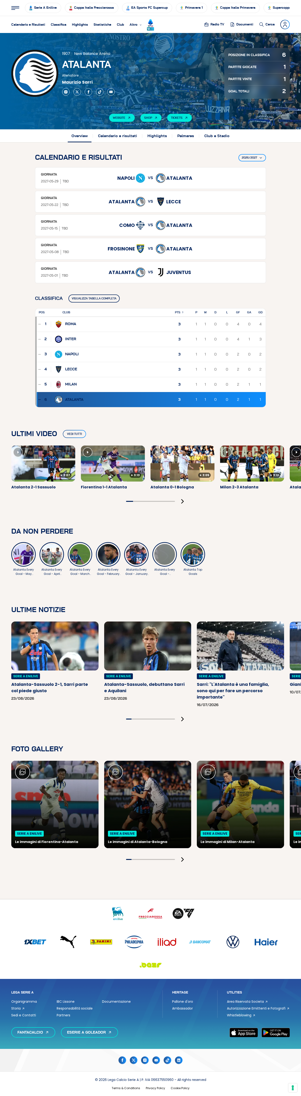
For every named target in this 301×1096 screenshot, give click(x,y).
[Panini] (101, 942)
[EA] (183, 913)
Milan (71, 384)
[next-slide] (182, 501)
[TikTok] (99, 92)
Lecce (71, 369)
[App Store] (244, 1032)
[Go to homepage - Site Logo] (150, 25)
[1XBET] (35, 942)
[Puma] (68, 942)
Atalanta (74, 399)
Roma (70, 324)
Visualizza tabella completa (94, 298)
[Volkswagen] (233, 942)
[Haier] (265, 942)
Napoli (72, 354)
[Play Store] (275, 1032)
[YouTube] (111, 92)
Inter (70, 339)
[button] (136, 24)
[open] (15, 8)
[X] (77, 92)
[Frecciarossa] (150, 913)
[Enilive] (117, 913)
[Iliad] (167, 942)
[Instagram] (66, 92)
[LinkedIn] (178, 1060)
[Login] (285, 24)
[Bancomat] (200, 942)
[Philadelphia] (134, 942)
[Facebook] (88, 92)
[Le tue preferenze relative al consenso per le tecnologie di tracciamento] (292, 1087)
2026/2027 (249, 157)
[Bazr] (150, 964)
